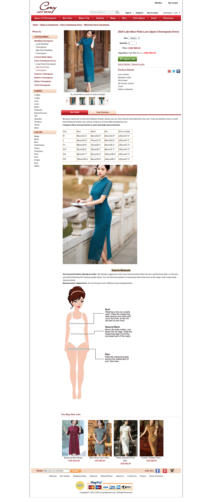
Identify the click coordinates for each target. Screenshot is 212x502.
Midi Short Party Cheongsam (96, 25)
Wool (36, 128)
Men (124, 18)
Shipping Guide (137, 64)
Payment (93, 476)
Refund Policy (107, 476)
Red (36, 163)
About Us (120, 476)
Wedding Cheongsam (43, 41)
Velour (37, 125)
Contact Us (132, 476)
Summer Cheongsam (43, 74)
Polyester (38, 110)
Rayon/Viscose (40, 113)
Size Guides (65, 476)
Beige (36, 136)
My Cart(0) (173, 3)
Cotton (37, 98)
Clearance (168, 18)
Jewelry (100, 18)
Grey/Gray (38, 151)
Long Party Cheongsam (46, 64)
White (36, 166)
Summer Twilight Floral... (151, 458)
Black (36, 139)
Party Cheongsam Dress (71, 25)
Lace (36, 101)
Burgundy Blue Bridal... (74, 458)
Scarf (154, 18)
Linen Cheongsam (42, 85)
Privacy (143, 476)
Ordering (52, 476)
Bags (113, 18)
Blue (36, 142)
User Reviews (102, 112)
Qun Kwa (67, 18)
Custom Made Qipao (43, 57)
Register (139, 13)
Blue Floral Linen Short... (99, 458)
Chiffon (37, 95)
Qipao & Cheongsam (45, 18)
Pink (36, 154)
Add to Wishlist (124, 64)
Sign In (128, 13)
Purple (37, 160)
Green (37, 148)
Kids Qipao (139, 18)
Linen (36, 104)
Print (36, 157)
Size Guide (74, 112)
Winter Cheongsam (42, 81)
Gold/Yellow (39, 145)
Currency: (170, 13)
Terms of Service (156, 476)
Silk (35, 116)
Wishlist (158, 3)
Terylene (38, 122)
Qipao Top (84, 18)
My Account (152, 13)
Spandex (38, 119)
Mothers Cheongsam (43, 78)
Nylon (36, 107)
